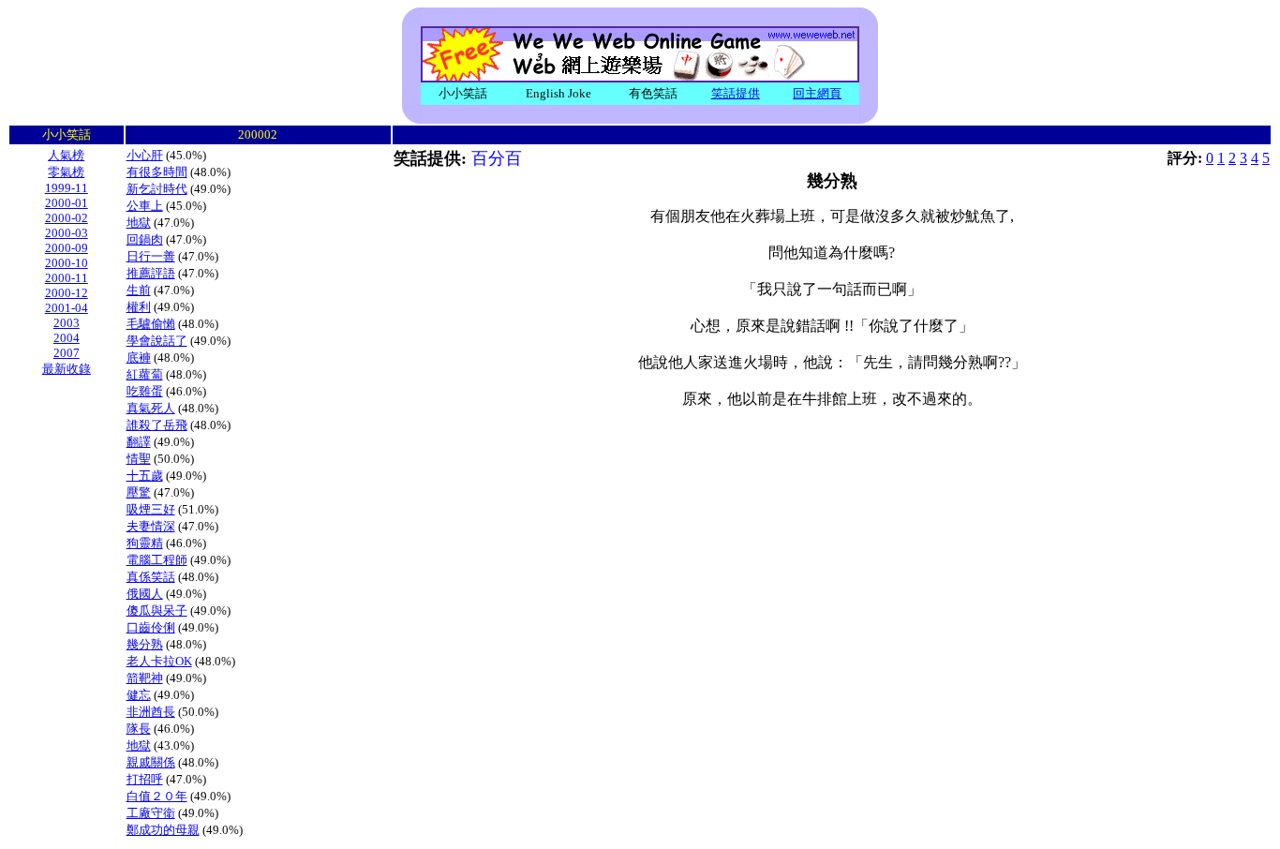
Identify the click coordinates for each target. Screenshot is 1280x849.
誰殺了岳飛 (157, 425)
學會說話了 (157, 341)
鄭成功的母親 (163, 830)
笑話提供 (735, 93)
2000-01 (66, 203)
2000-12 (66, 293)
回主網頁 (817, 93)
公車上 (145, 206)
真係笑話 (151, 577)
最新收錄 (66, 369)
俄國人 (145, 594)
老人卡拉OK (159, 661)
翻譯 (139, 442)
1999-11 (66, 188)
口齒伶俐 (151, 627)
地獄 (139, 223)
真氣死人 (151, 408)
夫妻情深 (151, 526)
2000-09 (66, 248)
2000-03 (66, 233)
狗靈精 (145, 543)
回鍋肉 (145, 239)
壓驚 (139, 492)
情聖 (139, 459)
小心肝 (145, 155)
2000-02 (66, 218)
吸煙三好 (151, 509)
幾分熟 (145, 644)
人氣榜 (66, 155)
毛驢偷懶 (151, 324)
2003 (66, 323)
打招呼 (145, 779)
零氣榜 (66, 172)
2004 (66, 338)
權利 (139, 307)
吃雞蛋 (145, 391)
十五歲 (145, 476)
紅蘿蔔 (145, 374)
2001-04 (66, 308)
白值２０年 (157, 796)
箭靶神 (145, 678)
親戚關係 (151, 762)
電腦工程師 (157, 560)
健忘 (139, 695)
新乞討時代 (157, 189)
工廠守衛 (151, 813)
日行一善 (151, 256)
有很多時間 (157, 172)
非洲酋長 (151, 712)
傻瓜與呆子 (157, 610)
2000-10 (66, 263)
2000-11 (66, 278)
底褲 (139, 357)
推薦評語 (151, 273)
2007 (66, 353)
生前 (139, 290)
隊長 (139, 729)
